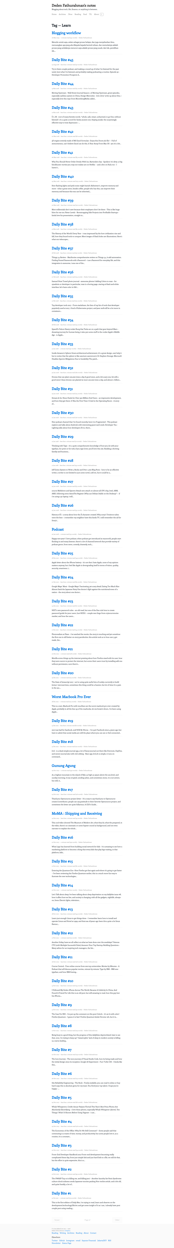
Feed (85, 14)
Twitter (55, 1240)
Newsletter (56, 1243)
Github (62, 1240)
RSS (109, 1240)
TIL (90, 14)
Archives (62, 14)
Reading (78, 14)
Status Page (66, 1243)
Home (54, 14)
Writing (63, 1233)
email (78, 1240)
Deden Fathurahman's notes (74, 5)
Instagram (70, 1240)
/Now (70, 14)
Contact (93, 1233)
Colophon (67, 1230)
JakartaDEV (102, 1240)
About (96, 14)
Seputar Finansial (89, 1240)
